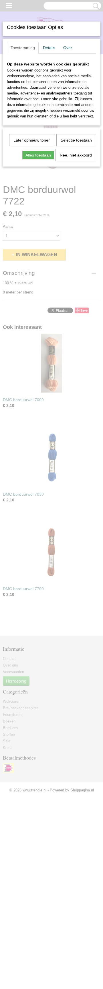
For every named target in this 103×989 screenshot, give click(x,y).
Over (67, 47)
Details (49, 47)
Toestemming (23, 47)
